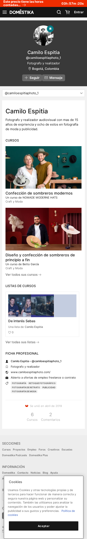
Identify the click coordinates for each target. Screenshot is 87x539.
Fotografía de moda (24, 391)
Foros (42, 449)
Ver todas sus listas (20, 342)
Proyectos (19, 449)
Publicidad (48, 387)
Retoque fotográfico (42, 383)
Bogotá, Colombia (45, 69)
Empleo (31, 449)
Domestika (8, 472)
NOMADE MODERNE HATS (40, 197)
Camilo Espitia (34, 326)
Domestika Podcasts (14, 455)
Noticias (35, 472)
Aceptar (44, 526)
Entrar (79, 12)
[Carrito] (67, 12)
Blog (45, 472)
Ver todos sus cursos (21, 275)
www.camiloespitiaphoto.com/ (30, 372)
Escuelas (67, 449)
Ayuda (54, 472)
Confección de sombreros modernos (39, 193)
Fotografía (19, 383)
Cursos (6, 449)
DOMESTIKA (21, 12)
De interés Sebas (21, 321)
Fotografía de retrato (26, 387)
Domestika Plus (38, 455)
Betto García (31, 264)
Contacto (22, 472)
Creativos (53, 449)
